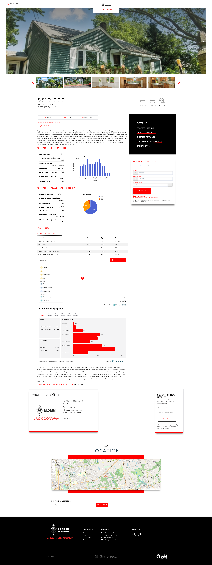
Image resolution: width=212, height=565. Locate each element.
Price (135, 170)
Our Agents (67, 418)
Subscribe (167, 419)
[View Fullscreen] (53, 467)
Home (39, 384)
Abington (64, 384)
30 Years (144, 166)
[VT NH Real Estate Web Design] (162, 556)
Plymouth (56, 384)
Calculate (142, 191)
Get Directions (102, 505)
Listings (45, 384)
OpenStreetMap (151, 488)
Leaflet (144, 488)
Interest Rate (137, 182)
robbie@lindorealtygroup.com (114, 540)
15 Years (151, 166)
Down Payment (138, 176)
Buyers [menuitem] (85, 533)
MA (50, 384)
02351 (71, 384)
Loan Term (136, 166)
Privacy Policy (50, 556)
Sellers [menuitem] (85, 535)
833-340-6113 (14, 4)
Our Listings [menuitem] (87, 537)
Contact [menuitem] (85, 540)
